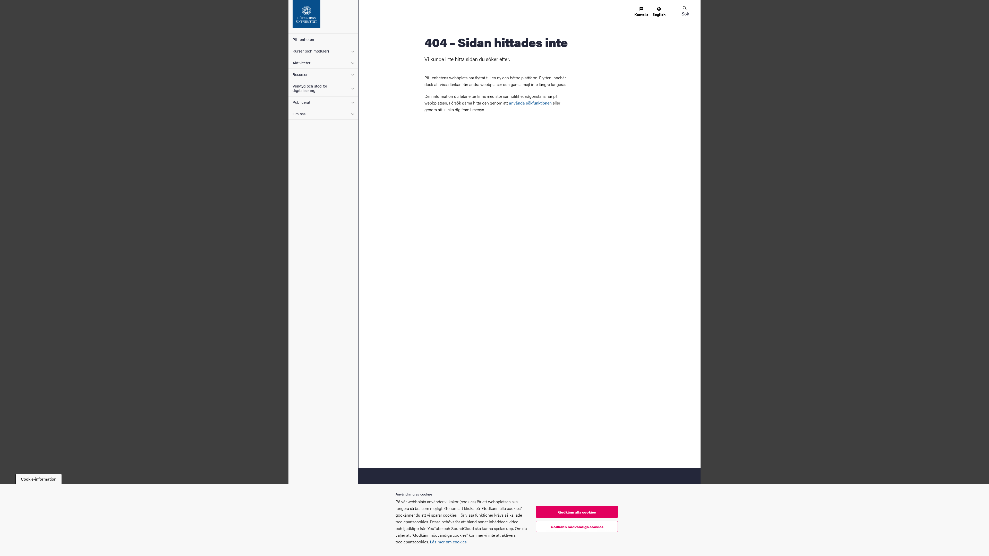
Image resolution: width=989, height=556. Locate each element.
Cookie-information (38, 479)
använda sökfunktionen (530, 103)
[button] (685, 11)
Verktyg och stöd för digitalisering (310, 88)
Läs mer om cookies (448, 542)
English (659, 14)
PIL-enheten (303, 39)
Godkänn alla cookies (577, 512)
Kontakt (641, 14)
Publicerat (301, 102)
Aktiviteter (301, 62)
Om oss (299, 113)
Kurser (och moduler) (311, 51)
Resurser (300, 74)
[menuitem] (641, 12)
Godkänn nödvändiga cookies (577, 526)
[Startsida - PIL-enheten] (323, 16)
